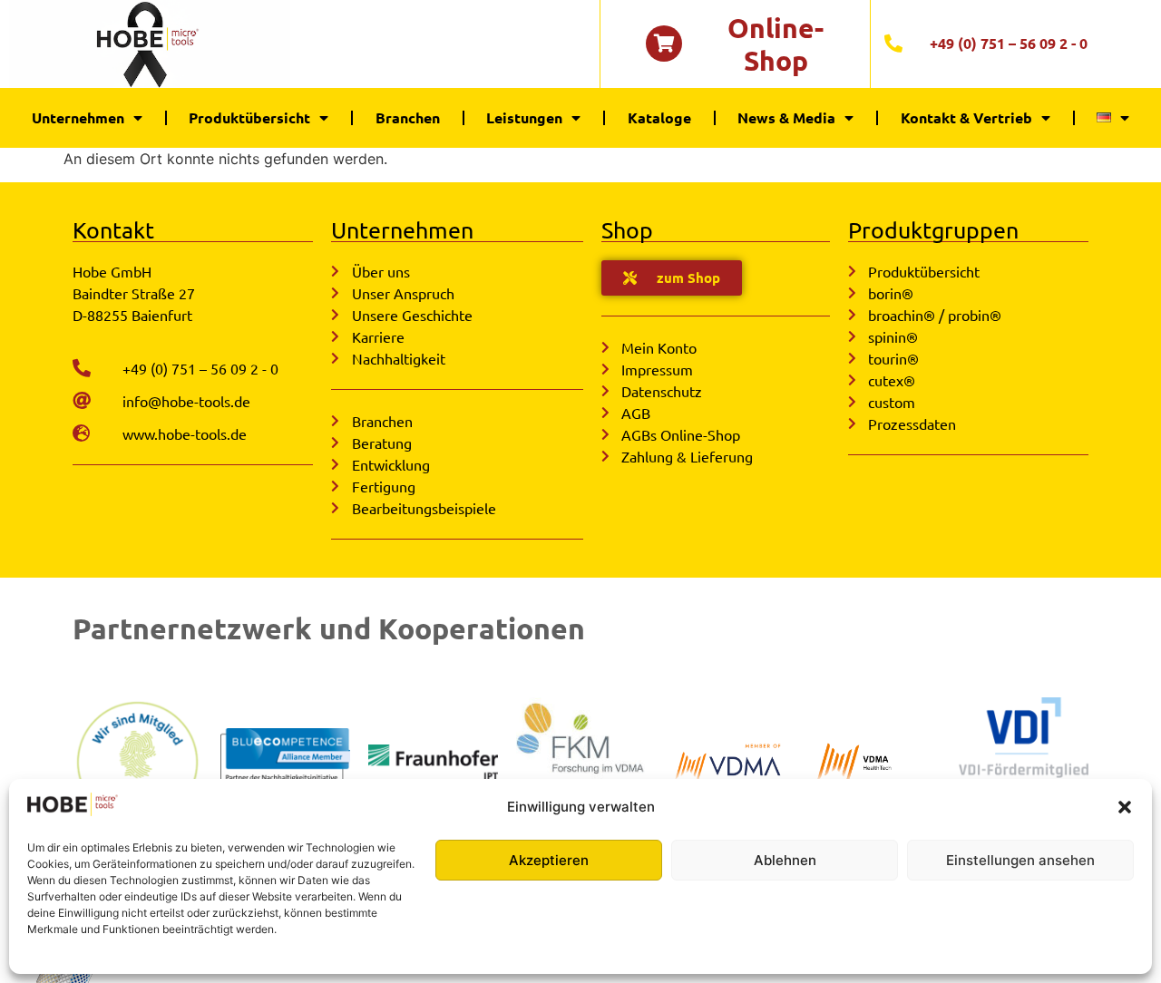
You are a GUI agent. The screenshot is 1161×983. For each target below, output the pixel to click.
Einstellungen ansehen (1020, 860)
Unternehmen (78, 117)
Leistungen (524, 117)
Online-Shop (775, 44)
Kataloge (659, 117)
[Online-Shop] (664, 43)
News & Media (786, 117)
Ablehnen (785, 860)
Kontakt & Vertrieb (966, 117)
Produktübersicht (249, 117)
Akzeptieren (549, 860)
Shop (627, 230)
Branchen (408, 117)
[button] (1125, 807)
